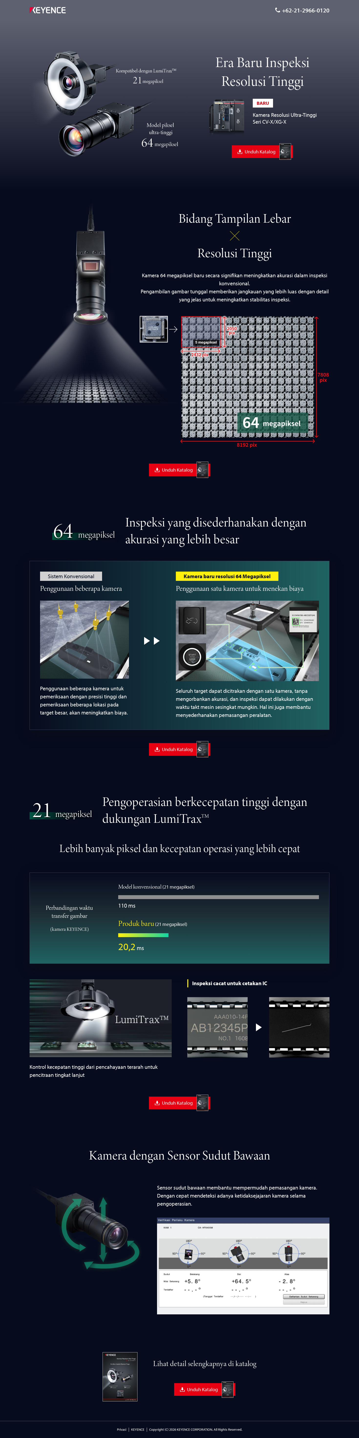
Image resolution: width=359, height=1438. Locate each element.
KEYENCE (137, 1429)
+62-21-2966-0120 (305, 10)
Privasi (121, 1429)
